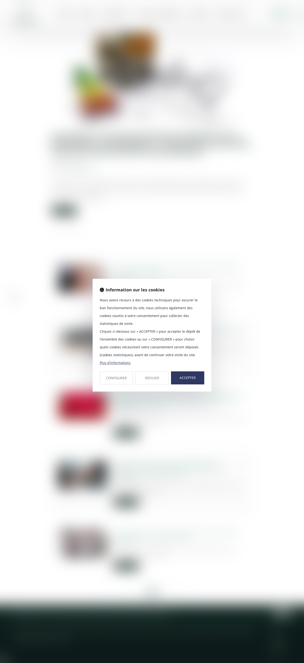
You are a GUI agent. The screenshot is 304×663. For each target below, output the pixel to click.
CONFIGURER (116, 378)
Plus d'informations (115, 362)
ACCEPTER (188, 377)
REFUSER (152, 378)
